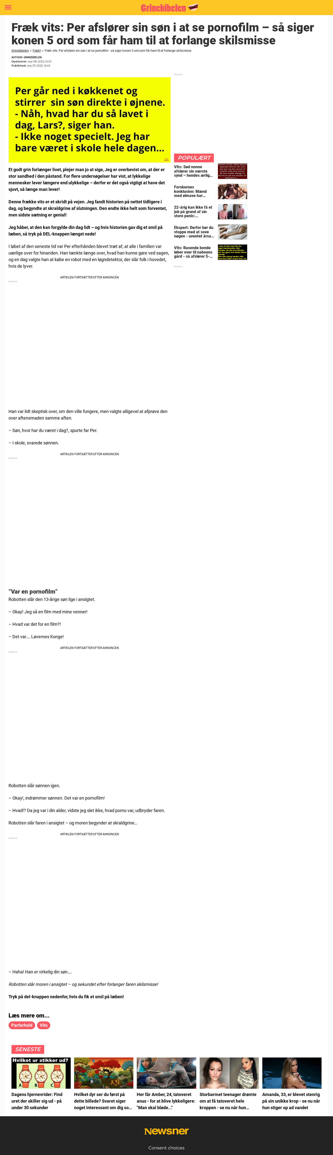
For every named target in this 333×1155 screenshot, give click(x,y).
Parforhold (21, 1025)
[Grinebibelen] (165, 8)
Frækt (37, 50)
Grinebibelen (20, 50)
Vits (44, 1025)
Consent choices (166, 1148)
